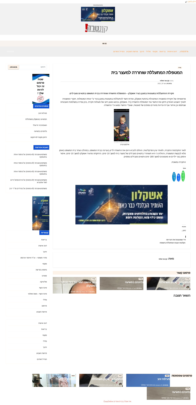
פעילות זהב (42, 113)
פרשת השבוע (132, 51)
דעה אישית (172, 51)
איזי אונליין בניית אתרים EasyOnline (117, 401)
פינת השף (43, 288)
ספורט (44, 276)
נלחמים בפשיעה (134, 282)
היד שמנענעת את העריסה (176, 240)
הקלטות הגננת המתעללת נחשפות (173, 243)
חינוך (142, 51)
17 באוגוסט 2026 (177, 398)
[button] (10, 51)
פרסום (44, 306)
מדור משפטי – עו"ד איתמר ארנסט (33, 258)
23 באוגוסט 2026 (157, 385)
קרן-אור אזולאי (164, 81)
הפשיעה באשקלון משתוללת (174, 282)
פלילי (148, 51)
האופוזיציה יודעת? (40, 125)
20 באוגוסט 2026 (110, 385)
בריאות (162, 51)
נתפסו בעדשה (41, 270)
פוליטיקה (43, 282)
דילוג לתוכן (191, 2)
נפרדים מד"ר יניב (16, 188)
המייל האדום (119, 51)
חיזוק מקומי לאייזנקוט (39, 137)
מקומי (155, 51)
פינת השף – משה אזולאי (37, 294)
